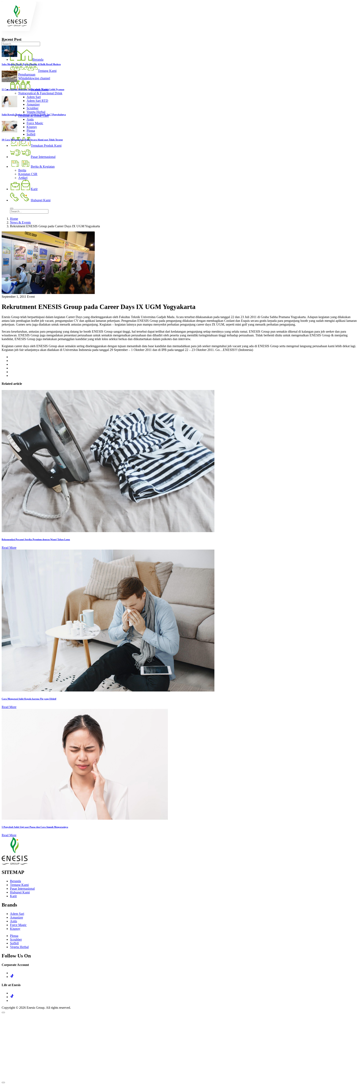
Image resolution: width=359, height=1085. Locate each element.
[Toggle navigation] (11, 208)
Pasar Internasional (22, 888)
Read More (9, 547)
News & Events (20, 222)
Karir (13, 896)
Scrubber (16, 939)
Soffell (14, 943)
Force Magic (18, 925)
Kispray (15, 928)
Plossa (14, 935)
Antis (13, 921)
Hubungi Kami (20, 892)
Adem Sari (17, 913)
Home (14, 218)
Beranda (15, 881)
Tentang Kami (19, 885)
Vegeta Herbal (19, 947)
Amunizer (16, 917)
